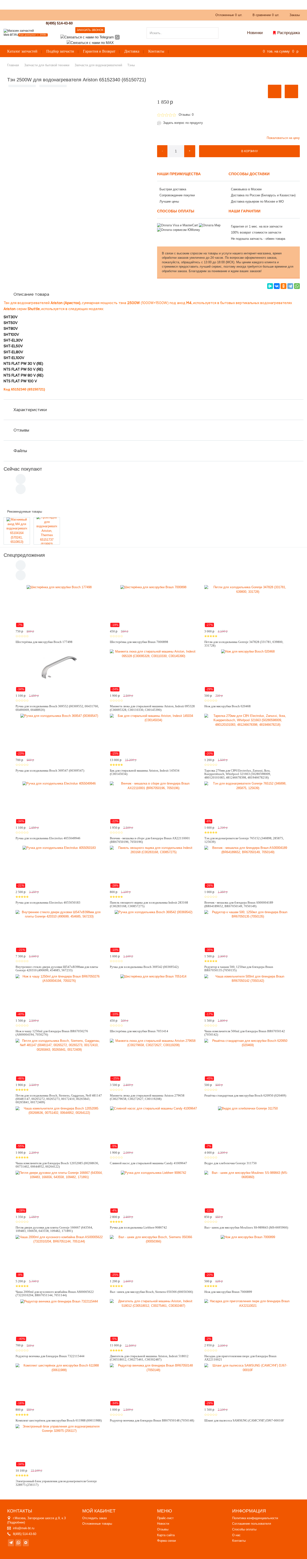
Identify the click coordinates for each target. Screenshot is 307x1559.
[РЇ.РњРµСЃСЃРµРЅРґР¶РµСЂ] (270, 286)
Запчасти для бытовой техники (46, 65)
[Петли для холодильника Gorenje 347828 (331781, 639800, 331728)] (247, 606)
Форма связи (166, 1540)
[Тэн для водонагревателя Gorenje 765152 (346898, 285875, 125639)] (247, 802)
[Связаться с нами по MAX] (26, 1542)
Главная (13, 65)
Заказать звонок (90, 30)
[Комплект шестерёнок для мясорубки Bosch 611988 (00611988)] (59, 1384)
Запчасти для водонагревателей (98, 65)
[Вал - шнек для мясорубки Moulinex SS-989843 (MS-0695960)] (247, 1192)
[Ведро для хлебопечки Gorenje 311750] (247, 1127)
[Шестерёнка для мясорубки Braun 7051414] (153, 995)
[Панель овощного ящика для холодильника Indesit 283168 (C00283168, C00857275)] (153, 867)
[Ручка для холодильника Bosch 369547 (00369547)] (59, 735)
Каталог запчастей (22, 51)
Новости (163, 1523)
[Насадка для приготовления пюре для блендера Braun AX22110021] (247, 1320)
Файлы (20, 450)
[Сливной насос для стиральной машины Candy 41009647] (153, 1127)
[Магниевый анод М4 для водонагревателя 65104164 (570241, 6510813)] (17, 531)
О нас (92, 15)
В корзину (249, 151)
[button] (274, 91)
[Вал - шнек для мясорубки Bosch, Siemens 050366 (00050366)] (153, 1256)
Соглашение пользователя (251, 1523)
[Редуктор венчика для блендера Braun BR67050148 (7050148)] (153, 1384)
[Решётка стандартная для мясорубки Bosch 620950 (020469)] (247, 1060)
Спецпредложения (24, 555)
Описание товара (31, 294)
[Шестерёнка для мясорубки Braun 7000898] (153, 606)
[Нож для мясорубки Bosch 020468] (247, 670)
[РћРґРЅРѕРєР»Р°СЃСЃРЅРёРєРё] (283, 286)
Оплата (108, 15)
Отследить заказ (94, 1518)
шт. (228, 15)
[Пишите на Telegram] (87, 37)
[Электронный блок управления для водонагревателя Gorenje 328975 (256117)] (59, 1445)
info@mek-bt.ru (23, 1528)
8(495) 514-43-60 (59, 23)
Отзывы (21, 430)
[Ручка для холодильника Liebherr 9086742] (153, 1192)
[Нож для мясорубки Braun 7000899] (247, 1256)
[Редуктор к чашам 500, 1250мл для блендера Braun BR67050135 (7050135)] (247, 931)
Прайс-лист (165, 1518)
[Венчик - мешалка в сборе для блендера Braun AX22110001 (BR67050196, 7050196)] (153, 802)
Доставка (131, 51)
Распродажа (288, 32)
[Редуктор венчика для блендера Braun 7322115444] (59, 1320)
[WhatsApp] (297, 286)
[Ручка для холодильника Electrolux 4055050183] (59, 867)
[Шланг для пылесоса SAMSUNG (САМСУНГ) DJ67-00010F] (247, 1384)
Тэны (131, 65)
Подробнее (16, 1522)
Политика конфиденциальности (255, 1518)
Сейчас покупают (23, 469)
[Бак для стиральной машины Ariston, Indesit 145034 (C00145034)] (153, 735)
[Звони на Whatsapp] (117, 37)
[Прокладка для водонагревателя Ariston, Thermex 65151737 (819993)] (47, 531)
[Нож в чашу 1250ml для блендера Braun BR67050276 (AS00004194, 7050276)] (59, 995)
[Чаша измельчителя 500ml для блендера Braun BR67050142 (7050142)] (247, 995)
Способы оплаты (244, 1529)
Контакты (156, 51)
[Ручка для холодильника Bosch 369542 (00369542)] (153, 931)
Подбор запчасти (60, 51)
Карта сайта (166, 1535)
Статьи (126, 15)
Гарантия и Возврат (99, 51)
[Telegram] (290, 286)
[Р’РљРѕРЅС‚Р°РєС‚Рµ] (277, 286)
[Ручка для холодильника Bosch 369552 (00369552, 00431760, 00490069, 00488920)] (59, 670)
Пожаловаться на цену (283, 138)
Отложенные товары (97, 1523)
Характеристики (30, 409)
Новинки (255, 32)
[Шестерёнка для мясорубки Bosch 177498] (59, 606)
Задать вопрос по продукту (183, 123)
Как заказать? (70, 15)
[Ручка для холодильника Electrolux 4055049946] (59, 802)
